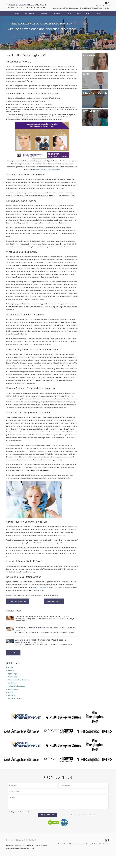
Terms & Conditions (41, 845)
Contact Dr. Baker (53, 601)
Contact (98, 13)
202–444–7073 (103, 5)
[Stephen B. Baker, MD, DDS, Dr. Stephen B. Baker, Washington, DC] (26, 5)
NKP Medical (30, 848)
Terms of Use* (24, 812)
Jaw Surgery (12, 683)
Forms (78, 13)
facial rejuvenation (42, 587)
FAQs (69, 13)
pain (70, 366)
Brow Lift (11, 670)
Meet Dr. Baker (29, 13)
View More (13, 653)
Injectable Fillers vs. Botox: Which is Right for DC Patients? (45, 628)
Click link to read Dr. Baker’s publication (47, 169)
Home (17, 13)
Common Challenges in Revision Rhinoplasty (38, 617)
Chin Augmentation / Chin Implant (19, 680)
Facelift (10, 667)
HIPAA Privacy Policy (28, 845)
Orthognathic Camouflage (16, 686)
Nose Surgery (12, 677)
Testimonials (57, 13)
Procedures (43, 13)
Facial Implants (13, 689)
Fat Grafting (12, 695)
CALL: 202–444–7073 (18, 601)
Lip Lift (10, 692)
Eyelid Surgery (13, 674)
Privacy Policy (18, 845)
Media (88, 13)
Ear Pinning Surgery (14, 698)
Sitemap (10, 845)
